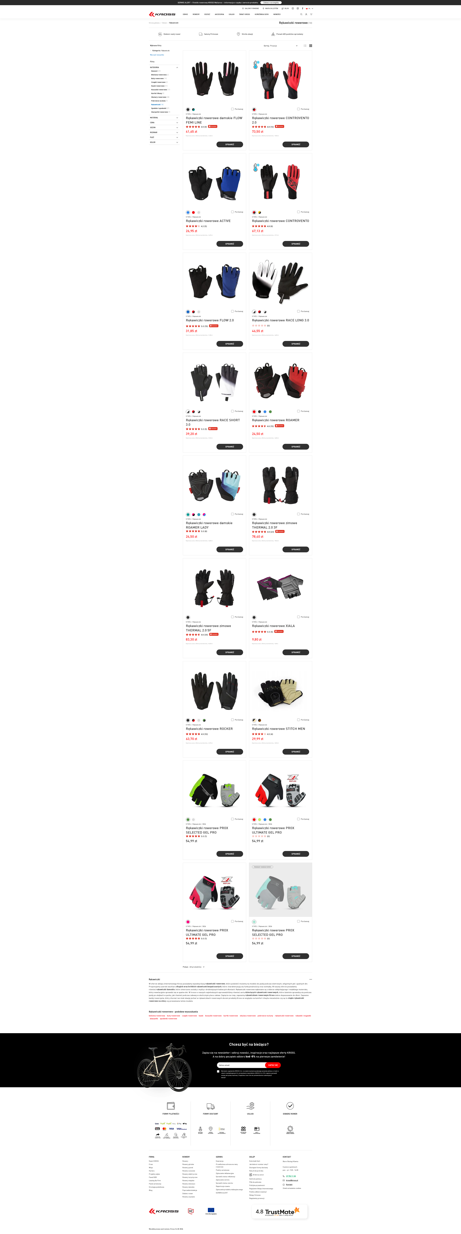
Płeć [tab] (152, 137)
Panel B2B (153, 1177)
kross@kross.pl (292, 1180)
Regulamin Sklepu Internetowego (261, 1188)
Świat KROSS (154, 1161)
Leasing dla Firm (155, 1180)
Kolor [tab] (152, 142)
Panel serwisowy (155, 1184)
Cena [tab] (152, 122)
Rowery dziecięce (188, 1184)
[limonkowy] (259, 820)
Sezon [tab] (152, 127)
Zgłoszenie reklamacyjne (225, 1173)
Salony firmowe (252, 8)
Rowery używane (188, 1197)
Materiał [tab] (154, 117)
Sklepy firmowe (255, 1195)
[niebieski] (188, 212)
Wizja (151, 1167)
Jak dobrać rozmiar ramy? (258, 1164)
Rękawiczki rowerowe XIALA (273, 625)
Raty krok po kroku (256, 1171)
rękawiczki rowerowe (284, 1015)
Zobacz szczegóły (271, 2)
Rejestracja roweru (223, 1186)
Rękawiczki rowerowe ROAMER (275, 420)
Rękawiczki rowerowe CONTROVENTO (280, 220)
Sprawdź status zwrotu (224, 1183)
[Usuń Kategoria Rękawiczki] (151, 50)
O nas (151, 1164)
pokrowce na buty (265, 1015)
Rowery (185, 1161)
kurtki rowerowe (231, 1015)
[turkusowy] (188, 515)
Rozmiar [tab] (153, 132)
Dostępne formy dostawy (258, 1167)
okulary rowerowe (248, 1015)
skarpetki (154, 1018)
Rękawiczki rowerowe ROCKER (209, 728)
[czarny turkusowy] (193, 110)
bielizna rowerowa (157, 1015)
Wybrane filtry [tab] (155, 45)
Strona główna (154, 23)
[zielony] (270, 412)
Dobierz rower (187, 1193)
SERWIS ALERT (222, 1193)
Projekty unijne (154, 1174)
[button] (310, 8)
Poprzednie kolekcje (189, 1190)
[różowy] (188, 922)
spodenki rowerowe (168, 1018)
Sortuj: (267, 45)
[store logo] (162, 14)
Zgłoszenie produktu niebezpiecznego (229, 1189)
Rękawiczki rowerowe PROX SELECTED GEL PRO (207, 830)
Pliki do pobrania (255, 1182)
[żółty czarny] (259, 212)
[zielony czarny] (204, 720)
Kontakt (289, 1184)
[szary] (199, 212)
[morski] (199, 515)
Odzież (164, 23)
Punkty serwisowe (222, 1170)
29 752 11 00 (291, 1176)
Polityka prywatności (257, 1185)
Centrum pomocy (255, 1179)
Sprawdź (229, 144)
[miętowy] (254, 922)
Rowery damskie (188, 1187)
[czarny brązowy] (259, 720)
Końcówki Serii (254, 1161)
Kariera (151, 1171)
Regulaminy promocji (256, 1198)
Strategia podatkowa (156, 1187)
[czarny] (188, 110)
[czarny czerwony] (254, 110)
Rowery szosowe (188, 1171)
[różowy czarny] (193, 515)
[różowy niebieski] (204, 515)
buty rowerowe (173, 1015)
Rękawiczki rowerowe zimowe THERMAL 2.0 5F (208, 627)
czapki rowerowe (189, 1015)
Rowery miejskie (188, 1180)
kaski (201, 1015)
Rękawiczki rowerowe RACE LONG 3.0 (280, 320)
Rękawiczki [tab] (154, 979)
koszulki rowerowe (213, 1015)
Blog (287, 8)
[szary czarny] (265, 312)
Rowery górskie (188, 1164)
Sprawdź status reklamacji (225, 1176)
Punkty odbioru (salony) (258, 1192)
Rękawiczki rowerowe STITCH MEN (278, 728)
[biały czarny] (254, 312)
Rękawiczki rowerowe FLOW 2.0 (210, 320)
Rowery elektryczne (189, 1174)
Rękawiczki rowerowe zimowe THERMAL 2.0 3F (274, 525)
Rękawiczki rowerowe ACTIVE (208, 220)
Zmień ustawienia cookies (292, 1188)
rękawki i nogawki (303, 1015)
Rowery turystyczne (189, 1177)
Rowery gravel (187, 1167)
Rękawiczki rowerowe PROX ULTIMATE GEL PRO (273, 830)
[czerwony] (193, 212)
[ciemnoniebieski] (188, 312)
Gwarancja (219, 1161)
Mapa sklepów (271, 8)
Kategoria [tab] (154, 67)
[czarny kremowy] (254, 720)
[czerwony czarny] (254, 212)
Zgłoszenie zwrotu (222, 1180)
